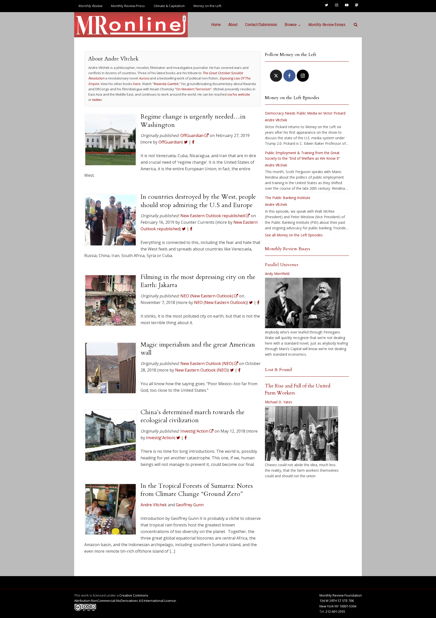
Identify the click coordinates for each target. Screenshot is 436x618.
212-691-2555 (335, 611)
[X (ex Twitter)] (276, 76)
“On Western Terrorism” (193, 89)
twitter (97, 99)
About (233, 24)
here (137, 83)
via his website (238, 94)
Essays (326, 24)
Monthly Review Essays (287, 249)
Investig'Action (160, 437)
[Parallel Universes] (303, 303)
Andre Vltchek (154, 505)
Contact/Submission (261, 24)
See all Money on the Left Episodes (294, 235)
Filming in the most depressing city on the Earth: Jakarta (198, 281)
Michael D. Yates (278, 402)
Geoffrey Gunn (190, 505)
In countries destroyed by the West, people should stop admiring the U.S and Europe (198, 200)
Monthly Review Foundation (340, 595)
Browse (291, 24)
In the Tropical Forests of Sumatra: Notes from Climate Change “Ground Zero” (197, 490)
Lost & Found (278, 370)
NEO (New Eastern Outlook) (220, 302)
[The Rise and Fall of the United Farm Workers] (301, 433)
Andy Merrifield (277, 273)
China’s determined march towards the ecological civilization (192, 416)
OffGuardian (170, 142)
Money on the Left (207, 6)
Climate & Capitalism (169, 6)
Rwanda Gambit (166, 83)
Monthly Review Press (128, 6)
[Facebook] (289, 76)
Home (216, 24)
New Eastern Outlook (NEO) (201, 370)
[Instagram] (303, 76)
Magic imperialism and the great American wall (198, 348)
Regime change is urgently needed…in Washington (193, 120)
